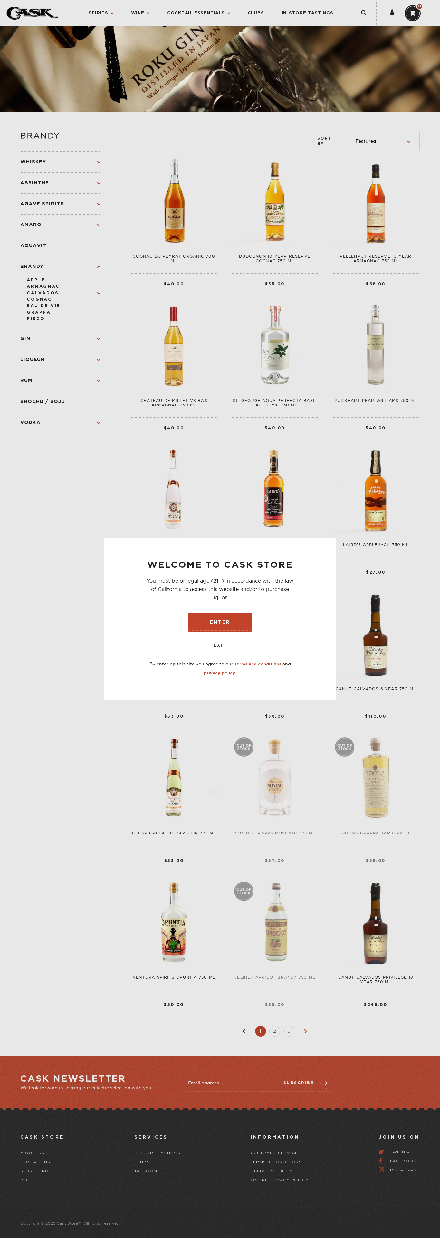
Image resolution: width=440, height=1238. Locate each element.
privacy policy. (220, 673)
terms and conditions (257, 664)
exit (220, 645)
